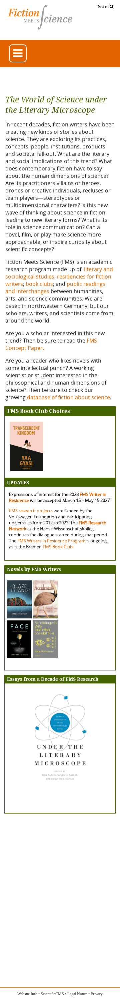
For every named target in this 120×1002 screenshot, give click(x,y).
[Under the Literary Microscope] (60, 784)
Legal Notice (77, 994)
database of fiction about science (68, 397)
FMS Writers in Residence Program (51, 541)
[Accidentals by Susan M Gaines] (45, 616)
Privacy (97, 994)
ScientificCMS (52, 994)
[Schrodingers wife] (32, 656)
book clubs (39, 284)
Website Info (27, 994)
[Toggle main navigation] (18, 53)
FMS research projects (31, 511)
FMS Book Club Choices (38, 411)
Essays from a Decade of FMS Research (52, 679)
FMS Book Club (58, 547)
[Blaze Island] (19, 616)
